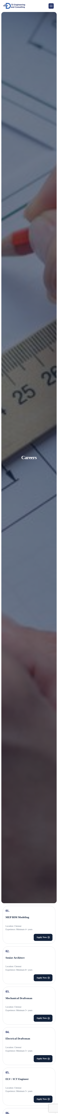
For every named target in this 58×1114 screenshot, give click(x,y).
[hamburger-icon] (51, 6)
